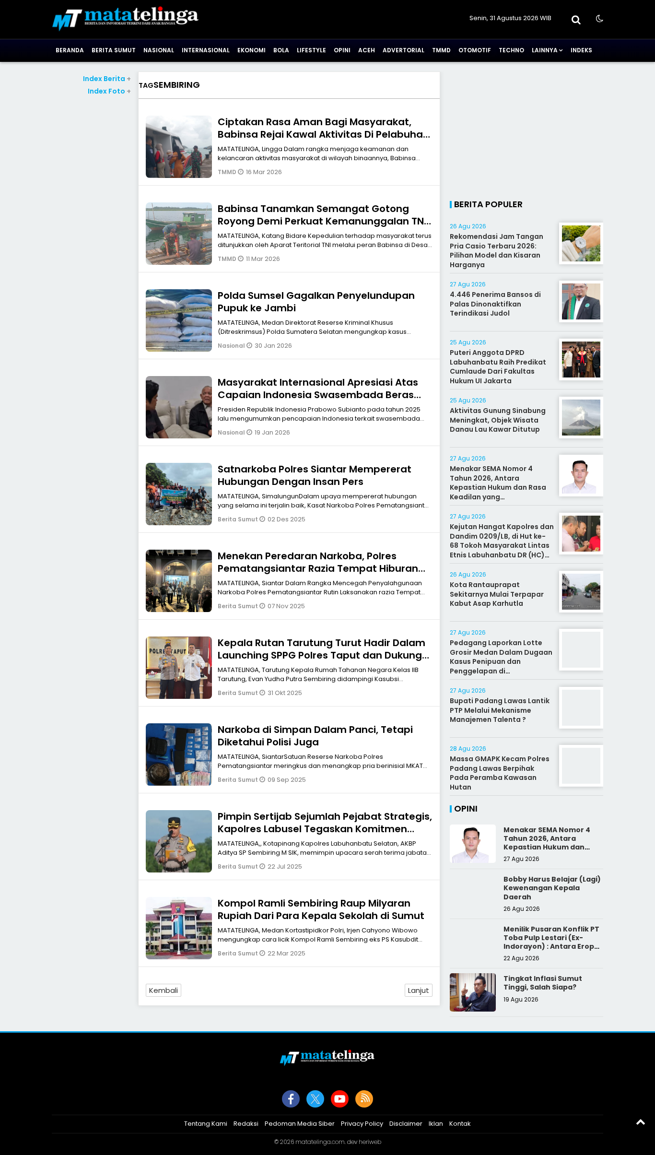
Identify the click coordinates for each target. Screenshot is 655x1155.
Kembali (163, 990)
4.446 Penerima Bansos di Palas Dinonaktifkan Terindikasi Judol (495, 304)
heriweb (370, 1142)
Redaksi (246, 1123)
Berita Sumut (114, 50)
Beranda (70, 50)
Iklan (436, 1123)
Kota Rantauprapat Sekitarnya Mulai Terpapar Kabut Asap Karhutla (497, 594)
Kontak (460, 1123)
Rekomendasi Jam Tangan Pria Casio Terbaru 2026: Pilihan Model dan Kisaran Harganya (496, 251)
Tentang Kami (205, 1123)
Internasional (206, 50)
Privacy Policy (362, 1123)
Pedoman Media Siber (300, 1123)
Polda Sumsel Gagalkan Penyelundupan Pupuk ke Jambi (316, 302)
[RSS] (364, 1099)
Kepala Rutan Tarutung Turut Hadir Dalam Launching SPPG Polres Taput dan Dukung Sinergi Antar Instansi (321, 655)
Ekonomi (251, 50)
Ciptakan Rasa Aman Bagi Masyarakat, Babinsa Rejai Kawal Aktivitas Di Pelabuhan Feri (323, 134)
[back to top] (640, 1121)
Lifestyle (311, 50)
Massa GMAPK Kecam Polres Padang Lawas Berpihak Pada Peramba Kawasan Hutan (500, 773)
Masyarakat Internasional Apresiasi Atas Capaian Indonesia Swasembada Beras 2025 (318, 395)
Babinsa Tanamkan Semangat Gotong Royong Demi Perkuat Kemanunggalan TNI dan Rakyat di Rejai (322, 221)
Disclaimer (405, 1123)
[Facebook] (291, 1099)
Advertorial (403, 50)
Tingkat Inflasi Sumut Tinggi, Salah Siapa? (542, 983)
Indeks (581, 50)
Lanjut (418, 990)
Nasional (158, 50)
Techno (511, 50)
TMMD (441, 50)
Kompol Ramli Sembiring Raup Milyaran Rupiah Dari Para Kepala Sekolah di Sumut (321, 909)
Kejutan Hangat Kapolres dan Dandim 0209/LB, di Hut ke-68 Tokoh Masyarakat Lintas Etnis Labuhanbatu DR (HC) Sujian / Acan (502, 545)
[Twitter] (315, 1099)
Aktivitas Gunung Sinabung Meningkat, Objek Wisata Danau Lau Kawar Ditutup (498, 420)
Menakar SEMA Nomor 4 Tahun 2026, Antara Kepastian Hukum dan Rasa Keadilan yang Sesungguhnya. (498, 487)
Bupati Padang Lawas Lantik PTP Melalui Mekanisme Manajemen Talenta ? (500, 710)
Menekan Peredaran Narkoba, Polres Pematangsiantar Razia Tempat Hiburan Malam (318, 568)
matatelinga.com (320, 1142)
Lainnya (545, 50)
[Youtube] (340, 1099)
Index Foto (109, 91)
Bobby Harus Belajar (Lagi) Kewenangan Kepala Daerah (552, 887)
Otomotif (474, 50)
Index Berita (107, 78)
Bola (281, 50)
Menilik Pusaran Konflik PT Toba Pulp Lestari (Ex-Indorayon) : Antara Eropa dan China (551, 942)
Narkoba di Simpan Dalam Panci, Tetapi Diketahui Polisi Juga (315, 736)
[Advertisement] (91, 240)
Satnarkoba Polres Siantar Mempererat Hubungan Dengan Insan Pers (314, 475)
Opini (342, 50)
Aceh (366, 50)
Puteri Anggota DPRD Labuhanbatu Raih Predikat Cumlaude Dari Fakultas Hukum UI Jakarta (498, 367)
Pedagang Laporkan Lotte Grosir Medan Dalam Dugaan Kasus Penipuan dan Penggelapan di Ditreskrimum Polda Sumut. (501, 661)
